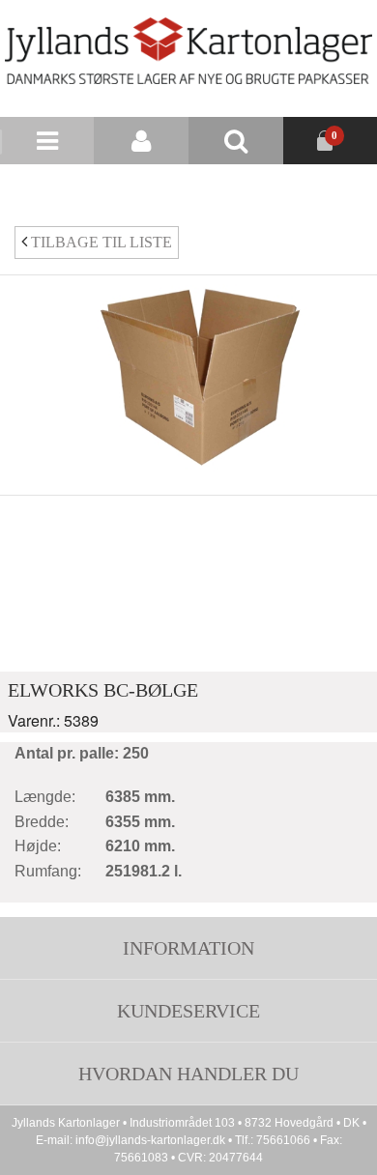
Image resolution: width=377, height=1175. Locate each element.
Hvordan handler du (188, 1073)
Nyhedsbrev (237, 188)
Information (188, 948)
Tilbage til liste (99, 242)
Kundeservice (188, 1010)
